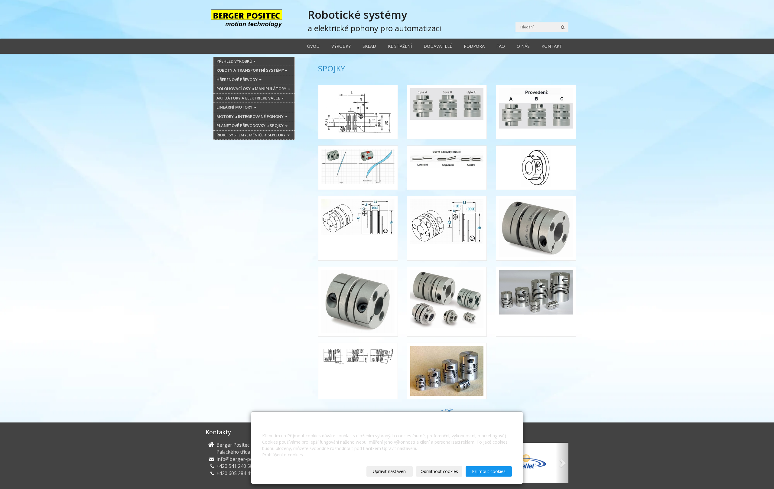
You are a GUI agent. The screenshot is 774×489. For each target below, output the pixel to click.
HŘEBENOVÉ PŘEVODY (237, 79)
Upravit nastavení (390, 471)
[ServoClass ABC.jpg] (536, 112)
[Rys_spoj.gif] (358, 112)
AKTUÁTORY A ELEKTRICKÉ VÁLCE (248, 98)
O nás (523, 46)
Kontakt (551, 46)
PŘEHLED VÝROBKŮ (234, 61)
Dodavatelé (438, 46)
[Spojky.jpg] (447, 371)
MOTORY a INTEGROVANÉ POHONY (250, 116)
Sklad (369, 46)
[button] (562, 463)
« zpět (447, 410)
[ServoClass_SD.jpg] (358, 302)
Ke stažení (400, 46)
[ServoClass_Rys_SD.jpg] (447, 228)
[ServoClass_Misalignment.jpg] (447, 167)
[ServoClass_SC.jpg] (536, 228)
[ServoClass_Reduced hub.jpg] (536, 167)
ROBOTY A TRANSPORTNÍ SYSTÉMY (250, 70)
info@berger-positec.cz (242, 459)
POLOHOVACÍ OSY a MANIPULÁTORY (251, 88)
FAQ (500, 46)
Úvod (313, 46)
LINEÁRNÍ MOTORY (234, 107)
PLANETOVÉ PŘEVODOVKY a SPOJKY (250, 125)
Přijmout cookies (489, 471)
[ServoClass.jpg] (447, 302)
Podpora (474, 46)
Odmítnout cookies (439, 471)
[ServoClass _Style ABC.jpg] (447, 112)
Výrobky (341, 46)
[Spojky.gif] (358, 371)
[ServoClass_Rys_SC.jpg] (358, 228)
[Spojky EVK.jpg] (536, 302)
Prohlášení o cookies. (283, 455)
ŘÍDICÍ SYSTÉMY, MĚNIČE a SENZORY (251, 135)
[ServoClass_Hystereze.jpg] (358, 167)
